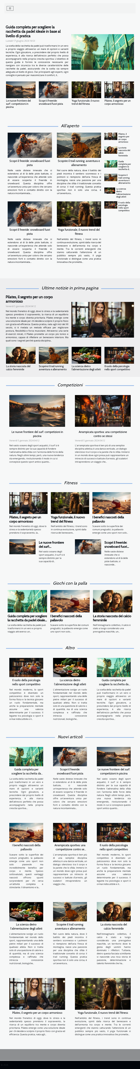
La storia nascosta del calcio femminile (18, 368)
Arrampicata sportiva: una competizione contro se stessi (70, 849)
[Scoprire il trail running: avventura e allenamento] (79, 145)
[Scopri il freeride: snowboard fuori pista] (53, 89)
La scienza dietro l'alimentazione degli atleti (123, 193)
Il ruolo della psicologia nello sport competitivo (124, 206)
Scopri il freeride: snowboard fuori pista (51, 102)
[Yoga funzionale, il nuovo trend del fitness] (86, 89)
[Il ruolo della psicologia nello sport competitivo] (110, 205)
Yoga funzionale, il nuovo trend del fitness (85, 102)
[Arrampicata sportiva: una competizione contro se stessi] (103, 410)
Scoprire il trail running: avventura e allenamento (124, 179)
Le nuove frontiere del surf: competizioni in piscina (18, 104)
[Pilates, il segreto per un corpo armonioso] (119, 89)
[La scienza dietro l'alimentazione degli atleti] (109, 191)
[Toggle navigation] (10, 8)
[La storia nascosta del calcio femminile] (110, 150)
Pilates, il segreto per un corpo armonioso (117, 102)
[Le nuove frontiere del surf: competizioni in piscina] (21, 89)
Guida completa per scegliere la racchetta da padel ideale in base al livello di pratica (33, 31)
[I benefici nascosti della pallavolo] (111, 502)
